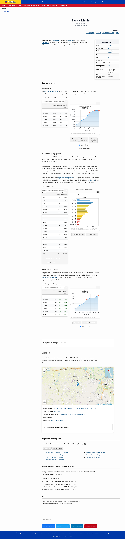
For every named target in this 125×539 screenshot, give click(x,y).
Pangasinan (45, 5)
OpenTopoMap (68, 408)
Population (76, 322)
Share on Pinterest (91, 526)
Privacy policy (88, 533)
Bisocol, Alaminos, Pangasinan (95, 455)
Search (104, 2)
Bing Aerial (83, 408)
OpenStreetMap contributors (106, 404)
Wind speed (80, 414)
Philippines (11, 5)
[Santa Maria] (78, 384)
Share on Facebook (48, 526)
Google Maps (92, 408)
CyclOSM (76, 408)
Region (54, 2)
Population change (51, 343)
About (47, 533)
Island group (43, 2)
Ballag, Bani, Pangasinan (93, 457)
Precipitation (71, 414)
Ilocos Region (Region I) (31, 5)
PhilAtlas (11, 2)
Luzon (19, 5)
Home (3, 5)
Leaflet (97, 404)
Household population (74, 139)
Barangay (94, 2)
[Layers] (44, 402)
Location (98, 32)
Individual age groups (78, 234)
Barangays (6, 11)
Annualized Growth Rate (89, 322)
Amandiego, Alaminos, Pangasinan (56, 455)
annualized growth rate (49, 277)
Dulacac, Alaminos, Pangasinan (55, 459)
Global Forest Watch (56, 420)
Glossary (18, 533)
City (72, 2)
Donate (69, 533)
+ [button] (44, 369)
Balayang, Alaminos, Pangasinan (95, 452)
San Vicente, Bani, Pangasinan (55, 457)
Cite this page (47, 519)
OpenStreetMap (57, 408)
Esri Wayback (57, 411)
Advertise (54, 533)
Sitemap (106, 533)
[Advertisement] (14, 40)
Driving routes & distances (54, 427)
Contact (62, 533)
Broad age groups (92, 234)
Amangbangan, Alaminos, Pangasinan (57, 452)
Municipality (82, 2)
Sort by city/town (57, 448)
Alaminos (54, 5)
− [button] (44, 371)
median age (91, 180)
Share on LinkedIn (77, 526)
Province (63, 2)
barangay (110, 45)
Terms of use (78, 533)
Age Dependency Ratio (65, 178)
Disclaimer (98, 533)
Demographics (90, 32)
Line (82, 145)
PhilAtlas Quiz (33, 533)
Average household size (93, 140)
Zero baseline (85, 149)
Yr (54, 417)
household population (51, 91)
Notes (117, 32)
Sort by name (47, 448)
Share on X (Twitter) (62, 526)
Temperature (62, 414)
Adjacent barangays (108, 32)
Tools (24, 533)
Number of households (84, 139)
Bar (88, 145)
